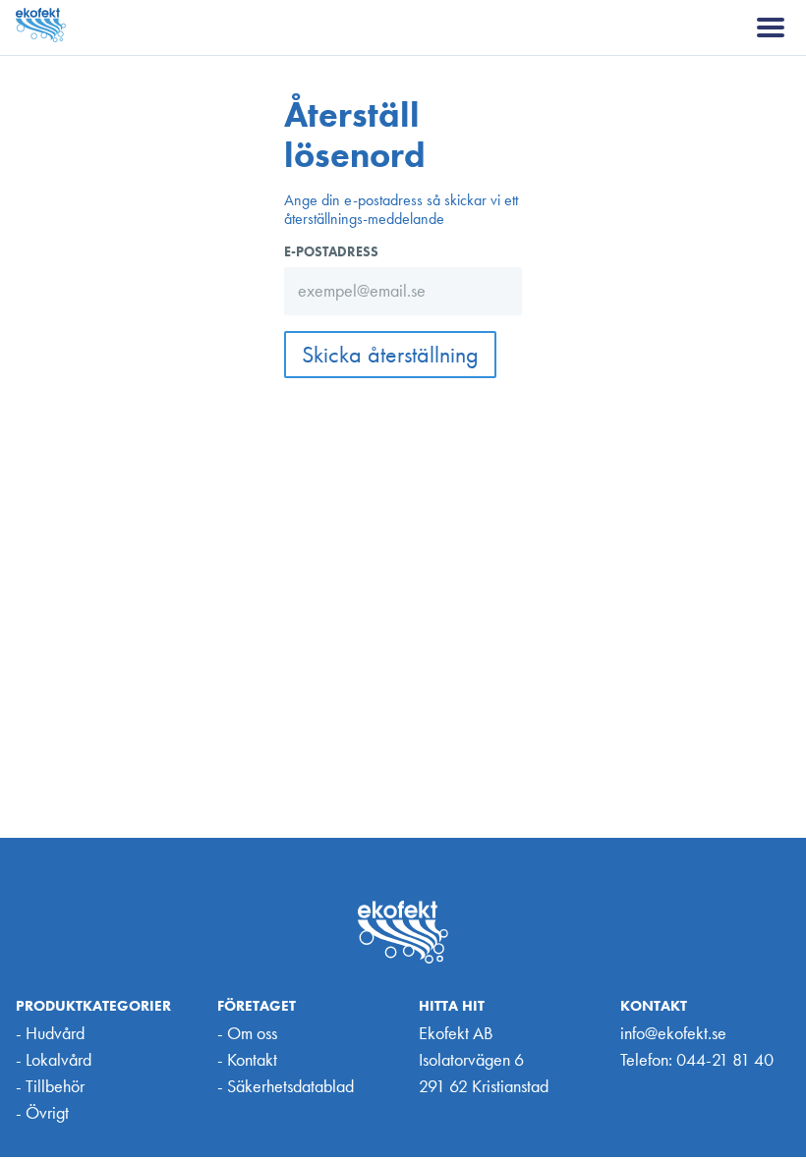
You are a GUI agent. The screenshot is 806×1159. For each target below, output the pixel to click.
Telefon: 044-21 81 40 (697, 1059)
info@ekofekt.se (673, 1032)
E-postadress (331, 251)
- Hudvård (50, 1032)
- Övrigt (42, 1112)
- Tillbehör (50, 1086)
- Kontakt (247, 1059)
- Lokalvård (53, 1059)
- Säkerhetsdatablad (285, 1086)
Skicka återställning (390, 354)
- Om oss (247, 1032)
